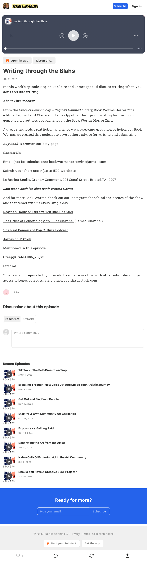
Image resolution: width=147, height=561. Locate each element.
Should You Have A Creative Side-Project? (47, 472)
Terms (86, 534)
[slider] (69, 48)
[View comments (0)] (56, 555)
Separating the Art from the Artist (41, 443)
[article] (73, 374)
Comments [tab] (12, 319)
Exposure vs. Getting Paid (36, 428)
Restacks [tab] (28, 319)
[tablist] (19, 319)
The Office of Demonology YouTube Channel (38, 221)
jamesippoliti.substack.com (75, 280)
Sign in (137, 6)
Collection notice (103, 534)
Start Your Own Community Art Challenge (47, 414)
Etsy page (50, 143)
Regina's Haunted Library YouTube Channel (38, 212)
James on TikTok (17, 239)
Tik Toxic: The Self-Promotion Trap (42, 370)
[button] (11, 35)
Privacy (75, 534)
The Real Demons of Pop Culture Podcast (35, 230)
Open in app (20, 60)
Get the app (92, 543)
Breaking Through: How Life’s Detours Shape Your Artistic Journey (64, 384)
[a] (9, 374)
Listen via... (44, 60)
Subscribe (120, 6)
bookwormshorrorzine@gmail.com (77, 161)
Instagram (78, 198)
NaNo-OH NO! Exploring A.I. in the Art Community (52, 457)
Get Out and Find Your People (38, 399)
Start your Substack (63, 543)
